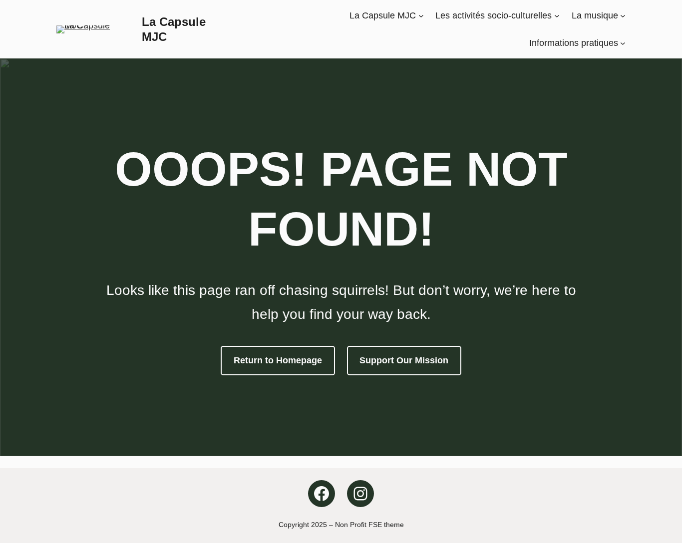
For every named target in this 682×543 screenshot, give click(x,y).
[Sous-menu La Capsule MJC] (421, 15)
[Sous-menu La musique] (623, 15)
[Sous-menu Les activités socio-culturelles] (557, 15)
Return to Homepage (278, 360)
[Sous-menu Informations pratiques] (623, 42)
